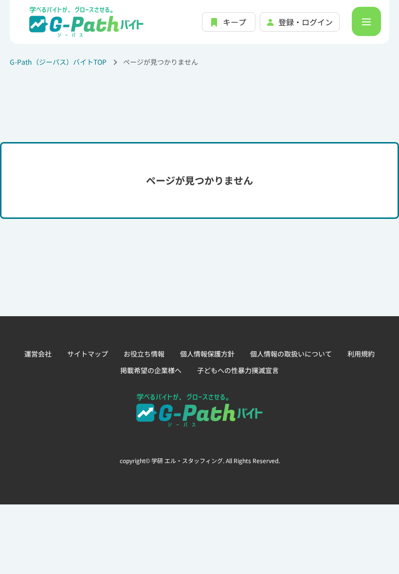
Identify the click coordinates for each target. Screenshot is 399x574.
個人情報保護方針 (207, 354)
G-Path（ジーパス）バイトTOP (58, 61)
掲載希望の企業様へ (150, 370)
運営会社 (38, 354)
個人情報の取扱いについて (291, 354)
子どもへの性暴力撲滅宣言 (238, 370)
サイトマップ (87, 354)
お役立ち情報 (144, 354)
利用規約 (361, 354)
